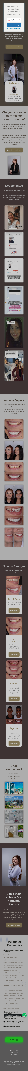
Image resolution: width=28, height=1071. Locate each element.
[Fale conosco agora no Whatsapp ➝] (24, 1015)
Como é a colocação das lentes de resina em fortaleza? (14, 1022)
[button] (14, 950)
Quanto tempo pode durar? (13, 1026)
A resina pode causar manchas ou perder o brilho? (14, 1017)
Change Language (14, 25)
